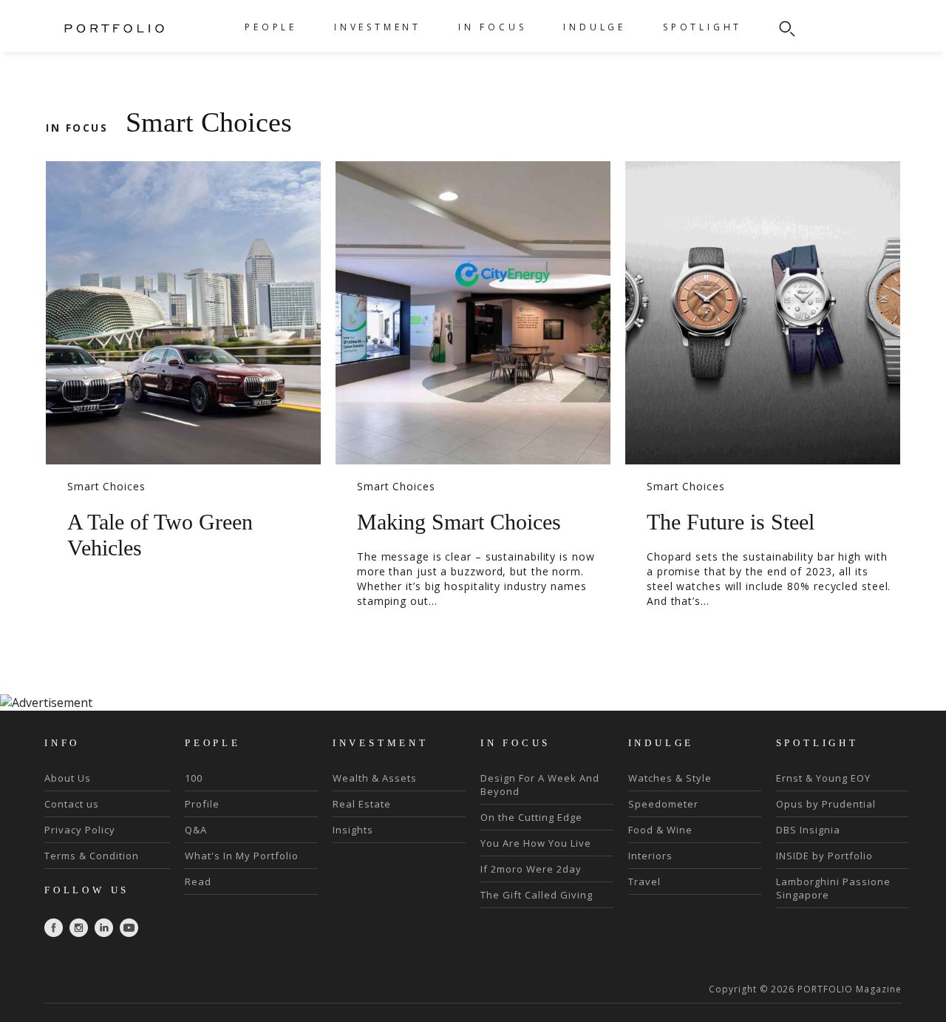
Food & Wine (660, 829)
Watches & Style (670, 778)
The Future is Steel (730, 522)
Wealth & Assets (375, 778)
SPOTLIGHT (702, 27)
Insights (353, 829)
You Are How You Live (535, 843)
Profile (202, 804)
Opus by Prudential (826, 804)
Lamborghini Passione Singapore (833, 888)
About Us (67, 778)
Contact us (71, 804)
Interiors (650, 855)
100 (194, 778)
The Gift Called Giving (536, 894)
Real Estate (362, 804)
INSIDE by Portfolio (824, 855)
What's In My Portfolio (242, 855)
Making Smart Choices (459, 522)
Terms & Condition (91, 855)
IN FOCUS (492, 27)
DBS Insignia (808, 829)
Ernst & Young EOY (823, 778)
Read (198, 881)
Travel (644, 881)
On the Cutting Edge (531, 817)
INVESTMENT (377, 27)
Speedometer (663, 804)
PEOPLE (271, 27)
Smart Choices (106, 486)
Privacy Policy (79, 829)
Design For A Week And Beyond (539, 784)
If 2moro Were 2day (531, 869)
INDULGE (594, 27)
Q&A (196, 829)
